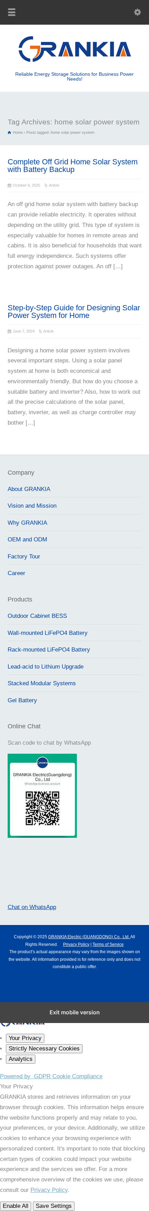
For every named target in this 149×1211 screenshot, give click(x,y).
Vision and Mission (32, 505)
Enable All (15, 1206)
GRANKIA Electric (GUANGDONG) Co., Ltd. (89, 936)
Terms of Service (108, 944)
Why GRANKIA (27, 522)
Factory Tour (24, 556)
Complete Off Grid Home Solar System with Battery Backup (73, 165)
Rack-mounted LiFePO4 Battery (49, 649)
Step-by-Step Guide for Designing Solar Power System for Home (74, 311)
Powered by (51, 1076)
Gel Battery (22, 700)
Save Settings (54, 1206)
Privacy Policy (76, 944)
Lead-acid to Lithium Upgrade (46, 666)
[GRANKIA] (74, 61)
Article (54, 185)
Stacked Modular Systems (42, 683)
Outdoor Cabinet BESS (37, 616)
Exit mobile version (75, 1012)
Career (16, 573)
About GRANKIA (29, 489)
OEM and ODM (27, 539)
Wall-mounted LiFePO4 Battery (48, 633)
